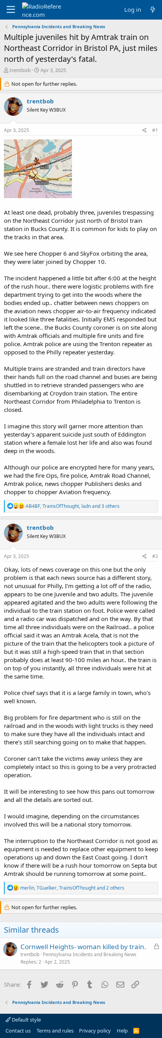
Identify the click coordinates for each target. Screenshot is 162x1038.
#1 (155, 130)
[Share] (144, 130)
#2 (155, 556)
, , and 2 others (72, 888)
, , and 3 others (73, 506)
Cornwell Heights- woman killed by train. (83, 946)
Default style (26, 1019)
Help (122, 1030)
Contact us (18, 1030)
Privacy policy (95, 1030)
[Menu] (11, 10)
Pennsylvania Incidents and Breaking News (89, 954)
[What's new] (152, 9)
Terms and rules (55, 1030)
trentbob (20, 70)
